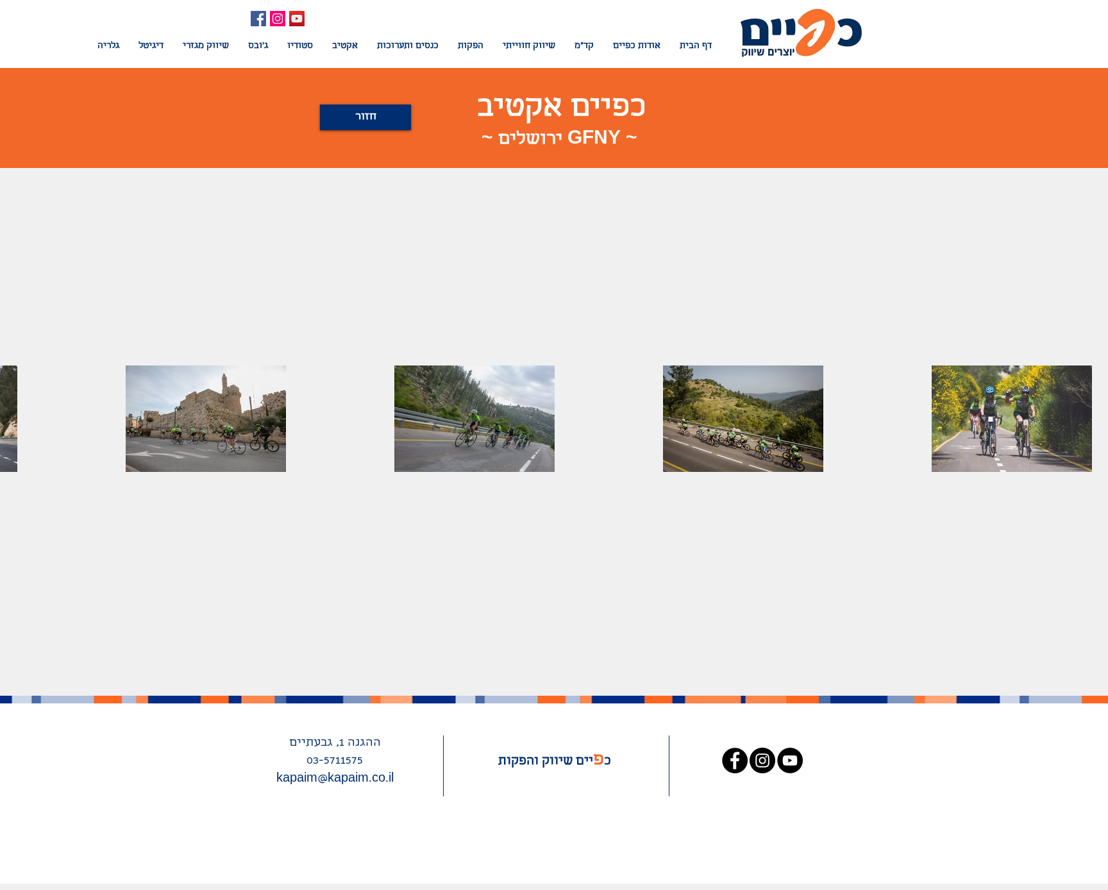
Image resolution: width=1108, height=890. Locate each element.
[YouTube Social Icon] (297, 18)
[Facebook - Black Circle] (735, 760)
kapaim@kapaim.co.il (335, 779)
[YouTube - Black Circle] (790, 760)
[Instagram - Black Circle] (762, 760)
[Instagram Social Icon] (277, 18)
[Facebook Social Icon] (258, 18)
